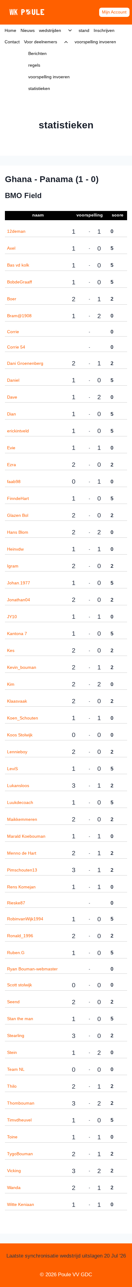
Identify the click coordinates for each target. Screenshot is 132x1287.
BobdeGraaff (19, 281)
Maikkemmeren (22, 819)
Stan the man (20, 1018)
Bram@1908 (19, 315)
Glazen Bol (17, 515)
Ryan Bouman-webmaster (32, 968)
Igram (12, 566)
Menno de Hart (21, 853)
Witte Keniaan (20, 1204)
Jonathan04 (18, 599)
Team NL (16, 1069)
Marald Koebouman (26, 836)
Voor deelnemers (40, 41)
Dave (12, 397)
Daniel (13, 380)
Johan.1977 (18, 582)
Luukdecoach (20, 802)
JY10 (12, 616)
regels (34, 65)
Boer (11, 298)
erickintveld (18, 430)
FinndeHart (18, 498)
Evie (11, 447)
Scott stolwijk (19, 984)
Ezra (11, 464)
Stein (12, 1052)
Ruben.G (16, 952)
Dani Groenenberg (25, 363)
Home (10, 30)
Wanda (14, 1187)
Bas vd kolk (18, 265)
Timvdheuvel (19, 1119)
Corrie (13, 331)
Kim (10, 684)
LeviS (12, 768)
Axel (11, 248)
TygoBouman (20, 1153)
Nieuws (28, 30)
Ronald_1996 (20, 935)
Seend (13, 1001)
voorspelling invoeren (49, 76)
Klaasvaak (17, 701)
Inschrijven (104, 30)
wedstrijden (50, 30)
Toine (12, 1136)
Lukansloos (18, 785)
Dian (11, 413)
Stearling (15, 1035)
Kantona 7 (17, 633)
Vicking (14, 1170)
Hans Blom (17, 532)
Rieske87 (16, 902)
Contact (12, 41)
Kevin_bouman (21, 667)
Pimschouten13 (22, 870)
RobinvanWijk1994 (25, 918)
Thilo (12, 1086)
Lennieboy (17, 751)
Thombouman (20, 1103)
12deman (16, 231)
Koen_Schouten (22, 718)
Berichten (37, 53)
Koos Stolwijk (20, 734)
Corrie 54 (16, 347)
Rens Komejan (21, 886)
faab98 (14, 481)
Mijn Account (114, 12)
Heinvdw (15, 549)
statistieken (39, 88)
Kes (10, 650)
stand (84, 30)
